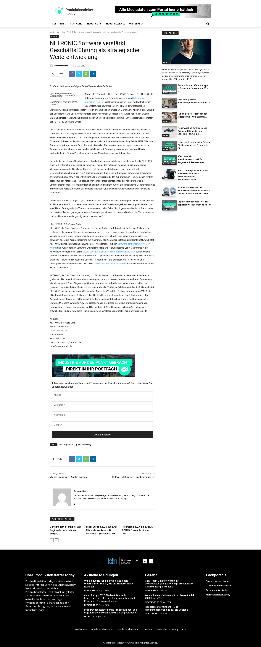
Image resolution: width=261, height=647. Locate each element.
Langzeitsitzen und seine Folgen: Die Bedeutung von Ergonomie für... (194, 145)
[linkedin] (75, 503)
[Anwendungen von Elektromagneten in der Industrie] (169, 103)
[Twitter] (79, 74)
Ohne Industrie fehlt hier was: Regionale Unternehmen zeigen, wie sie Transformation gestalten (109, 583)
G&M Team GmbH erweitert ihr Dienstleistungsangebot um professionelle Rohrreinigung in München (169, 583)
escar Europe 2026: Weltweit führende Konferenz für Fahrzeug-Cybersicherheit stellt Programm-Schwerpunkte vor (109, 598)
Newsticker (60, 32)
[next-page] (56, 540)
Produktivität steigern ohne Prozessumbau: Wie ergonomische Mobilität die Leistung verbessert (110, 611)
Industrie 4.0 (151, 613)
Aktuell (166, 62)
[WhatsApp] (86, 74)
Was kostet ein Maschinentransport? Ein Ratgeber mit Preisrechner (191, 159)
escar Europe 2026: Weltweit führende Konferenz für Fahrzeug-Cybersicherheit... (101, 530)
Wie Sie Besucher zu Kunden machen (68, 477)
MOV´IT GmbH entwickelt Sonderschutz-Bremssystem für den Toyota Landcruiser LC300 (194, 190)
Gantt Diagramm (66, 444)
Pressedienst (62, 66)
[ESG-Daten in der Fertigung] (186, 51)
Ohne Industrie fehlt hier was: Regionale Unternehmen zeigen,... (66, 530)
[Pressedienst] (52, 65)
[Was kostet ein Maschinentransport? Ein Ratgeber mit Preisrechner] (169, 160)
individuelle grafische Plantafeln (110, 263)
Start (52, 32)
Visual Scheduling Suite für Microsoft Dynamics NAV (109, 251)
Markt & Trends (169, 164)
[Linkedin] (93, 74)
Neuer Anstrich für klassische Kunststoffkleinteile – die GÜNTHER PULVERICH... (192, 131)
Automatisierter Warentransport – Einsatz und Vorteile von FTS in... (193, 88)
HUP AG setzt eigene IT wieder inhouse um (133, 477)
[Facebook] (72, 74)
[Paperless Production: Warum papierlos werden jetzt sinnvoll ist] (169, 205)
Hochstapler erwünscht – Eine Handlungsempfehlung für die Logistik (166, 608)
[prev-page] (52, 540)
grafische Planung (83, 444)
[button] (207, 23)
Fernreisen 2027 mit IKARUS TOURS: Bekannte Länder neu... (137, 530)
